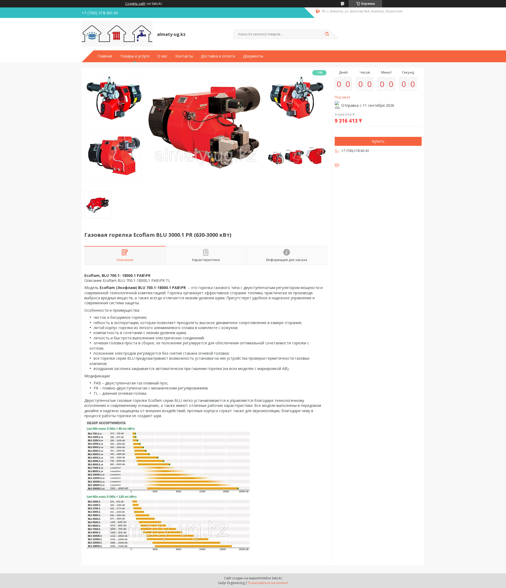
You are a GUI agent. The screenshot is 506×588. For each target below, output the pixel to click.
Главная (105, 56)
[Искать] (327, 34)
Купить (378, 141)
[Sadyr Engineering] (117, 34)
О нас (162, 56)
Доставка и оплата (218, 56)
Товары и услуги (134, 56)
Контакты (184, 56)
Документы (253, 56)
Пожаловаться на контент (268, 583)
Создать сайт (135, 4)
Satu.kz (277, 578)
